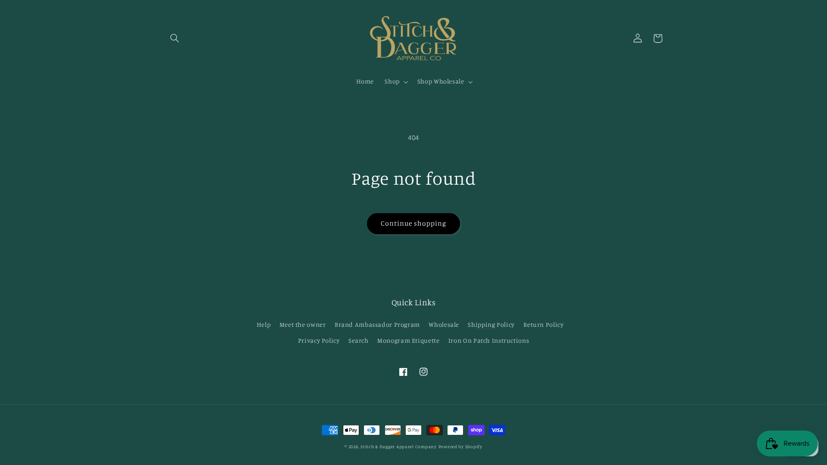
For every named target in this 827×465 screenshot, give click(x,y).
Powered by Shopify (460, 446)
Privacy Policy (319, 340)
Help (264, 324)
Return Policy (543, 324)
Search (358, 340)
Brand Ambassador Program (377, 324)
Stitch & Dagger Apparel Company (399, 446)
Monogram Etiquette (408, 340)
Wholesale (444, 324)
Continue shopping (414, 223)
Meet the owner (303, 324)
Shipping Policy (491, 324)
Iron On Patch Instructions (488, 340)
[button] (175, 38)
